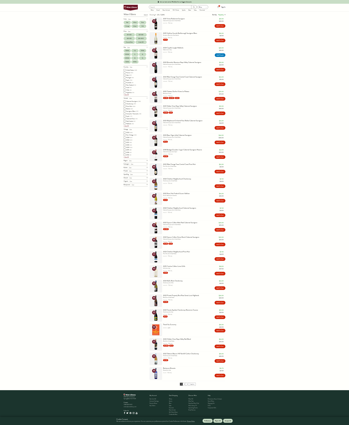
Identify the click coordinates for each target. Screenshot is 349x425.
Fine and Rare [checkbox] (129, 42)
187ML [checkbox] (135, 62)
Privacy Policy (191, 421)
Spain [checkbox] (129, 80)
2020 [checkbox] (129, 147)
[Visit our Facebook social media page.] (125, 413)
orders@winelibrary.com (130, 407)
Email (158, 10)
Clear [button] (129, 19)
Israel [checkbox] (129, 87)
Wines (170, 399)
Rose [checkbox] (142, 22)
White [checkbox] (134, 22)
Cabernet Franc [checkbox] (132, 119)
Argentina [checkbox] (130, 92)
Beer (189, 10)
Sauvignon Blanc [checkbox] (132, 111)
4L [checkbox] (135, 58)
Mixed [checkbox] (134, 26)
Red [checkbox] (127, 22)
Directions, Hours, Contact (215, 399)
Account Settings (154, 401)
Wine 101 (190, 399)
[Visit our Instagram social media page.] (133, 413)
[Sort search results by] (218, 15)
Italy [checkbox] (129, 75)
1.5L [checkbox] (135, 51)
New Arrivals (166, 10)
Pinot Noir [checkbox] (130, 106)
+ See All (126, 95)
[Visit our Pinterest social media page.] (130, 413)
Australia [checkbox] (129, 82)
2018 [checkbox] (129, 152)
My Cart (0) (153, 399)
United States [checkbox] (131, 70)
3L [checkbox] (142, 54)
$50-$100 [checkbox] (141, 38)
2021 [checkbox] (129, 142)
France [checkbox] (129, 73)
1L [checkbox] (134, 54)
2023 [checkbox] (129, 132)
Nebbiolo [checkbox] (130, 124)
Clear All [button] (146, 15)
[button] (165, 40)
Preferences (207, 421)
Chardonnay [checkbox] (131, 104)
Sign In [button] (223, 7)
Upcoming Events (193, 408)
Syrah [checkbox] (129, 116)
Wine (152, 10)
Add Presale (220, 55)
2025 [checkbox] (129, 145)
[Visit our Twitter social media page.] (127, 413)
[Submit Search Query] (194, 7)
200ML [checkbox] (127, 58)
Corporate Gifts (212, 408)
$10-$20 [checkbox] (129, 35)
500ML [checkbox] (127, 54)
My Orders (152, 405)
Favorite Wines (153, 403)
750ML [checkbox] (127, 51)
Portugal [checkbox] (130, 77)
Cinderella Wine (173, 414)
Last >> (192, 384)
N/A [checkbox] (143, 26)
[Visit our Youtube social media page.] (137, 413)
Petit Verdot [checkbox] (130, 121)
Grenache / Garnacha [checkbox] (133, 114)
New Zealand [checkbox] (131, 85)
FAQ (209, 405)
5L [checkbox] (142, 58)
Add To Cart (220, 26)
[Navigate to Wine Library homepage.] (131, 8)
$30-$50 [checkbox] (129, 38)
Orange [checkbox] (127, 26)
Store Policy (211, 401)
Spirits (183, 10)
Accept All (228, 421)
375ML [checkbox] (142, 51)
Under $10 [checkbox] (141, 42)
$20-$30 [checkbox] (141, 35)
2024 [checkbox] (129, 137)
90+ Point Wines (173, 412)
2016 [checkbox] (128, 155)
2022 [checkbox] (129, 140)
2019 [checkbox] (129, 150)
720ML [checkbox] (127, 62)
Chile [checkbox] (129, 90)
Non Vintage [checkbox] (131, 135)
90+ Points (176, 10)
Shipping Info (211, 403)
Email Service (191, 410)
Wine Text (191, 401)
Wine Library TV (192, 405)
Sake (195, 10)
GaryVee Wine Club (193, 403)
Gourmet (202, 10)
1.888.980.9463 (128, 404)
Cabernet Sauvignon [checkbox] (133, 101)
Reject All (218, 421)
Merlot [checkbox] (129, 109)
